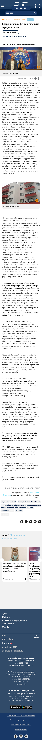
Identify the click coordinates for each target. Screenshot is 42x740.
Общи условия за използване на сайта (21, 715)
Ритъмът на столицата (16, 36)
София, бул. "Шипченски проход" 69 (21, 674)
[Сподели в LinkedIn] (30, 521)
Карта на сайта (21, 729)
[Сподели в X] (26, 521)
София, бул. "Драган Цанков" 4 (21, 660)
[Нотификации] (35, 6)
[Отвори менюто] (2, 5)
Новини (6, 617)
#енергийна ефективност (29, 502)
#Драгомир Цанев (9, 502)
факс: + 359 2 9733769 (21, 679)
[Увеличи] (35, 78)
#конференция (7, 510)
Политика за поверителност (21, 720)
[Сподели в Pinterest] (35, 521)
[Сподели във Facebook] (21, 521)
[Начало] (21, 4)
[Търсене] (34, 13)
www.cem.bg (21, 684)
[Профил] (39, 6)
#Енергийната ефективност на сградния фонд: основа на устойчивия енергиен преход (21, 506)
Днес (4, 614)
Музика (5, 627)
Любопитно (8, 624)
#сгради (19, 510)
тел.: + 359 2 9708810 (21, 677)
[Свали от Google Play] (26, 707)
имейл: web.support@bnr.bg (21, 665)
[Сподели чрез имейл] (39, 521)
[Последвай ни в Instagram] (21, 736)
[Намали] (39, 78)
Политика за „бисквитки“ (21, 724)
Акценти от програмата (13, 20)
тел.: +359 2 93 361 (21, 663)
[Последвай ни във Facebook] (16, 736)
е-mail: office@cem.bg (21, 681)
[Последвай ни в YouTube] (26, 736)
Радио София (12, 32)
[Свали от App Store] (15, 707)
